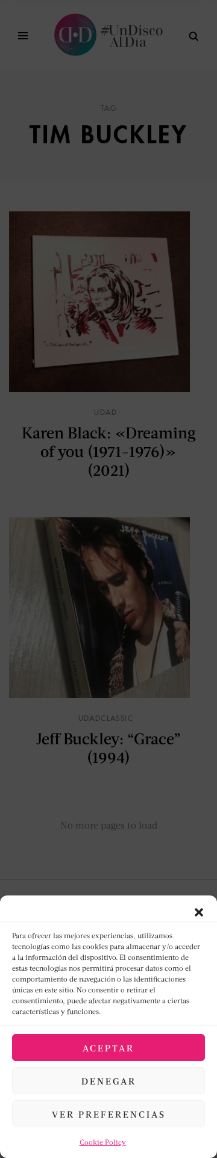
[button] (199, 910)
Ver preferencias (109, 1114)
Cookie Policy (103, 1142)
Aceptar (108, 1047)
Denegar (108, 1081)
